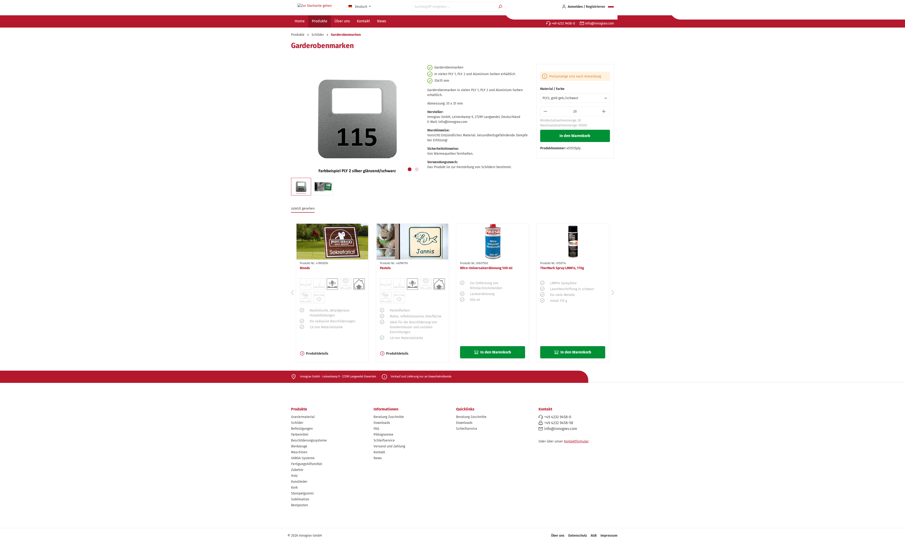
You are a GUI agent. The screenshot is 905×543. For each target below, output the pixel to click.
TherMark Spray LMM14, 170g (562, 268)
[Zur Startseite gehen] (314, 5)
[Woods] (332, 241)
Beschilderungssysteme (309, 440)
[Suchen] (500, 7)
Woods (305, 268)
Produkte (299, 409)
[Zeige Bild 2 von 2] (417, 169)
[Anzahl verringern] (545, 111)
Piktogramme (383, 435)
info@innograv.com (599, 23)
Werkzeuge (299, 446)
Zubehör (297, 470)
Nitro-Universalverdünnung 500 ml (486, 268)
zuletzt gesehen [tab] (303, 209)
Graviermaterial (303, 417)
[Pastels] (412, 241)
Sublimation (300, 499)
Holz (294, 476)
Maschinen (299, 452)
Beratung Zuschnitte (389, 417)
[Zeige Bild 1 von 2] (409, 169)
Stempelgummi (302, 493)
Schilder (297, 423)
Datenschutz (577, 536)
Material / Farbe (552, 89)
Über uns (557, 536)
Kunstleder (299, 482)
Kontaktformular (576, 441)
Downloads (382, 423)
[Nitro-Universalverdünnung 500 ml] (492, 241)
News (378, 458)
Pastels (385, 268)
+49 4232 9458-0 (563, 23)
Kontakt (379, 452)
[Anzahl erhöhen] (604, 111)
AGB (594, 536)
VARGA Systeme (303, 458)
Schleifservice (384, 440)
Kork (294, 488)
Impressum (609, 536)
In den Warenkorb (574, 136)
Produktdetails (317, 354)
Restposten (299, 505)
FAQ (376, 429)
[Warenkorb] (611, 7)
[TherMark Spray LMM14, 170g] (572, 241)
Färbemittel (299, 435)
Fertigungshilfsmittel (306, 464)
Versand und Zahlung (389, 446)
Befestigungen (302, 429)
